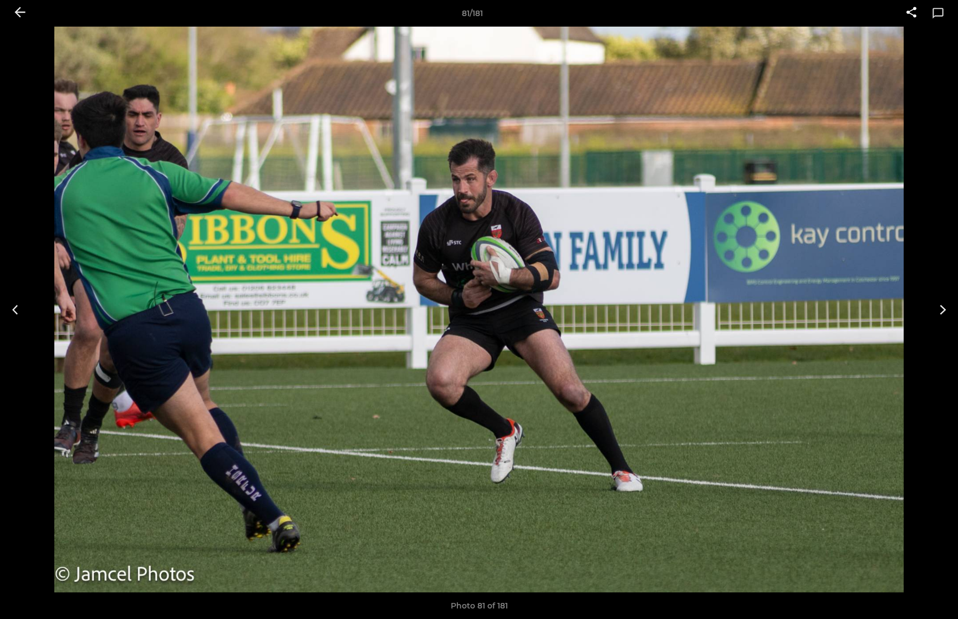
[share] (911, 13)
